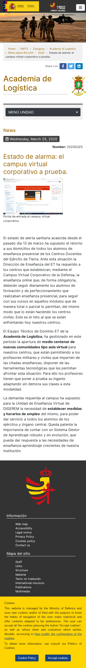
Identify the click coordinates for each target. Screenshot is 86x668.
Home (11, 48)
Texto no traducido (28, 578)
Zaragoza (39, 48)
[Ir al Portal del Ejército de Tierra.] (43, 27)
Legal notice (23, 532)
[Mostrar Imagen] (33, 195)
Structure (21, 570)
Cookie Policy (27, 658)
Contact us (22, 545)
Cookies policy (25, 541)
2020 (41, 52)
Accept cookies (58, 658)
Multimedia (22, 591)
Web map (21, 524)
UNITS (24, 48)
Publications (23, 587)
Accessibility (23, 528)
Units (18, 566)
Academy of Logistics (62, 48)
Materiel (20, 574)
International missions (29, 583)
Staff (18, 562)
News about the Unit (20, 52)
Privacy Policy (24, 536)
